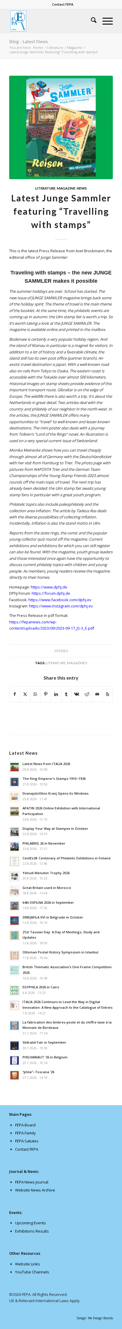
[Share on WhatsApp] (35, 694)
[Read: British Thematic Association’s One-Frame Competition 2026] (14, 970)
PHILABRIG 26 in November (44, 843)
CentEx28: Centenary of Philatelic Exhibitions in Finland (66, 858)
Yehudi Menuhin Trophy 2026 (46, 873)
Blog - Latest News (28, 41)
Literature (45, 188)
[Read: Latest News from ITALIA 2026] (14, 767)
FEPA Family (25, 1133)
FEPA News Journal (31, 1182)
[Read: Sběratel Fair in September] (14, 1045)
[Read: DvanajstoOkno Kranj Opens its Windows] (14, 796)
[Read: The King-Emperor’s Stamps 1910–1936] (14, 782)
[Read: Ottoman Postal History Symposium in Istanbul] (14, 955)
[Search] (91, 21)
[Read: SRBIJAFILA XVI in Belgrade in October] (14, 920)
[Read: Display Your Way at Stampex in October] (14, 832)
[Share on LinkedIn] (56, 694)
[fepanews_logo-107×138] (50, 21)
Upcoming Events (30, 1222)
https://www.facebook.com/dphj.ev (60, 599)
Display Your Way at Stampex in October (55, 828)
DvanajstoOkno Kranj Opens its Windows (56, 793)
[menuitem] (62, 4)
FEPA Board (25, 1125)
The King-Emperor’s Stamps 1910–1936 (54, 778)
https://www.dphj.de (49, 587)
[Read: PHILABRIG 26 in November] (14, 846)
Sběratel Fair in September (44, 1042)
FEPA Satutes (26, 1141)
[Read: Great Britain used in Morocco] (14, 891)
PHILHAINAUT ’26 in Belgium (45, 1057)
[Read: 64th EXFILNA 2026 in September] (14, 905)
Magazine (66, 188)
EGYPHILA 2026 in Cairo (41, 987)
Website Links (27, 1264)
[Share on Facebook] (14, 694)
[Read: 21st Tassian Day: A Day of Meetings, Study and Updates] (14, 935)
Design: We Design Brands (95, 1318)
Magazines (77, 663)
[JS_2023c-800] (61, 127)
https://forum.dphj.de (51, 593)
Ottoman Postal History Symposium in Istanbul (60, 952)
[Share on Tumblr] (66, 694)
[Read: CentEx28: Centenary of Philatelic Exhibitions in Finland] (14, 861)
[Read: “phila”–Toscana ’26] (14, 1075)
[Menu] (105, 21)
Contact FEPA (62, 4)
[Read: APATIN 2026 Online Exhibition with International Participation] (14, 811)
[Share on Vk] (77, 694)
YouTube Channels (32, 1272)
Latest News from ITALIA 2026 (46, 763)
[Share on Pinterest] (46, 694)
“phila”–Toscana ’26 (38, 1072)
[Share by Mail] (97, 694)
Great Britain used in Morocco (47, 887)
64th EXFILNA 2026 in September (48, 902)
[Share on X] (25, 694)
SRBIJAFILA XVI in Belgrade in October (53, 917)
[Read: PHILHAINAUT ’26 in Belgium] (14, 1060)
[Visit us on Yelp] (107, 694)
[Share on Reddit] (87, 694)
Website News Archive (35, 1190)
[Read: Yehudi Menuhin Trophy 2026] (14, 876)
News (82, 188)
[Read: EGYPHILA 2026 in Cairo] (14, 990)
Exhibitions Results (32, 1231)
